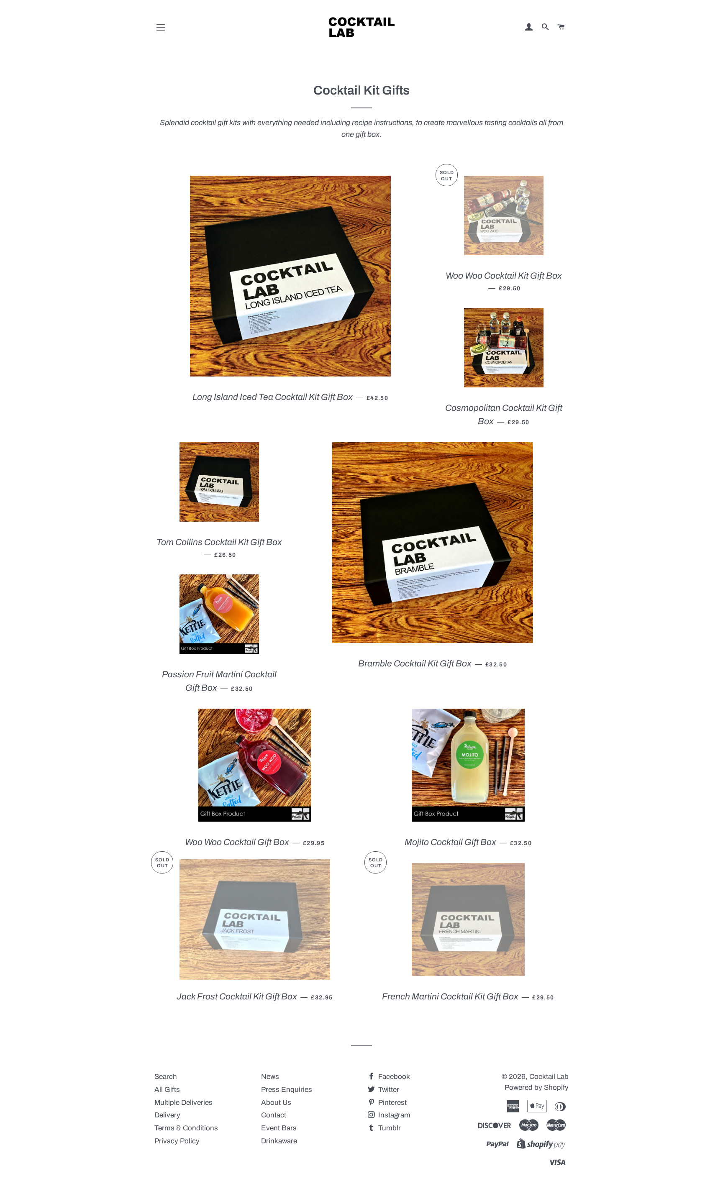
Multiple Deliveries (183, 1103)
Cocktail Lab (549, 1077)
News (270, 1077)
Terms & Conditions (186, 1128)
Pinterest (392, 1103)
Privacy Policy (177, 1141)
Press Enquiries (286, 1090)
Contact (273, 1115)
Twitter (388, 1090)
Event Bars (279, 1128)
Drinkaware (279, 1141)
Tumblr (389, 1128)
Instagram (393, 1115)
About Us (276, 1103)
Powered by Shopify (537, 1087)
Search (165, 1077)
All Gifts (167, 1090)
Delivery (167, 1115)
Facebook (393, 1077)
